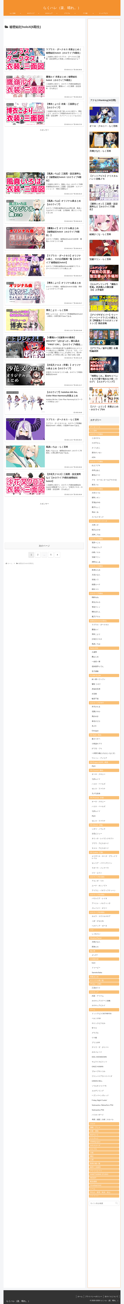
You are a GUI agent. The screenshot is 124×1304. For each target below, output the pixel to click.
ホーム (80, 1296)
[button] (116, 1203)
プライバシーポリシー (93, 1296)
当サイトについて (111, 1296)
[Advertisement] (44, 37)
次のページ (44, 546)
